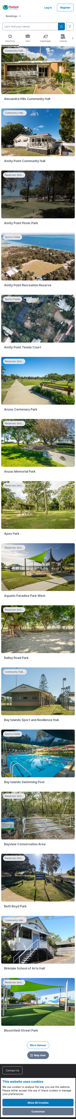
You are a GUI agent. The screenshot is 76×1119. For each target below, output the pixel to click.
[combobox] (30, 26)
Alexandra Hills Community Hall (27, 99)
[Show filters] (70, 26)
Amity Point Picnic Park (21, 223)
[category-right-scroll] (72, 38)
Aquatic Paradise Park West (24, 596)
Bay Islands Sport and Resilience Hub (31, 720)
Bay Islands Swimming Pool (24, 782)
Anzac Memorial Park (20, 471)
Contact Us (12, 1070)
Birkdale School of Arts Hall (24, 968)
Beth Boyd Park (15, 906)
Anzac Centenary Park (20, 409)
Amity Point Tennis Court (22, 347)
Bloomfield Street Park (21, 1030)
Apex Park (11, 533)
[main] (38, 545)
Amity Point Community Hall (24, 161)
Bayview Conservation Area (24, 844)
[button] (13, 16)
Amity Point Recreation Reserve (27, 285)
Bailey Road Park (16, 658)
